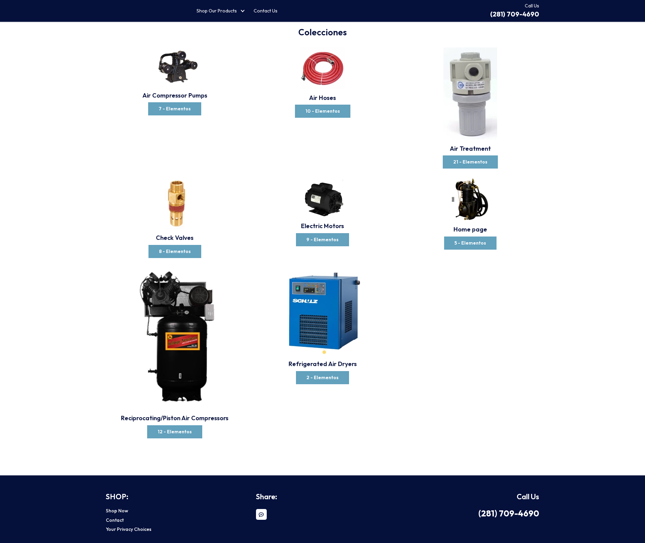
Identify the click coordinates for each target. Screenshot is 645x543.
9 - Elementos (322, 240)
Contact (115, 520)
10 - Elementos (322, 111)
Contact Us (265, 11)
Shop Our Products (217, 11)
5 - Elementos (470, 243)
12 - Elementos (175, 432)
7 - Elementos (175, 109)
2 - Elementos (322, 377)
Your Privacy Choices (129, 529)
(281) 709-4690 (508, 513)
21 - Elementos (470, 162)
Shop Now (117, 511)
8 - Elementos (175, 251)
